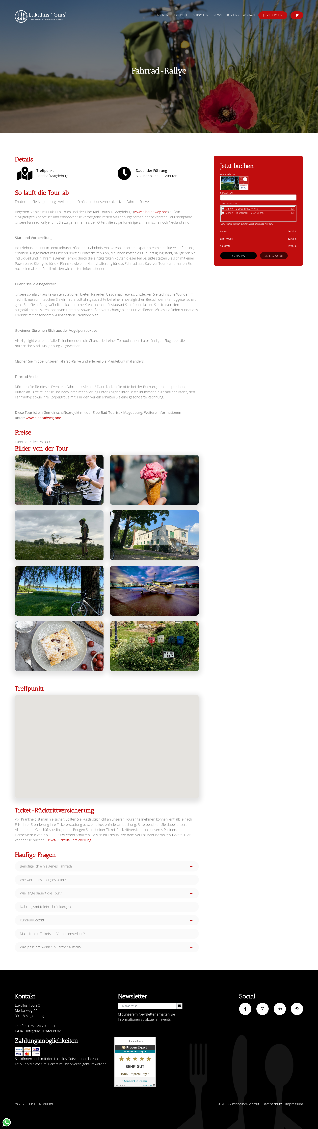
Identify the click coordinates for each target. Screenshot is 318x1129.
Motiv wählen (227, 174)
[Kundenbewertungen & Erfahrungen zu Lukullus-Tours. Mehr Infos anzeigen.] (135, 1062)
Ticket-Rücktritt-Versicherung (68, 840)
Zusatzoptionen (228, 203)
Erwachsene (227, 192)
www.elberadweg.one (151, 211)
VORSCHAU (238, 255)
